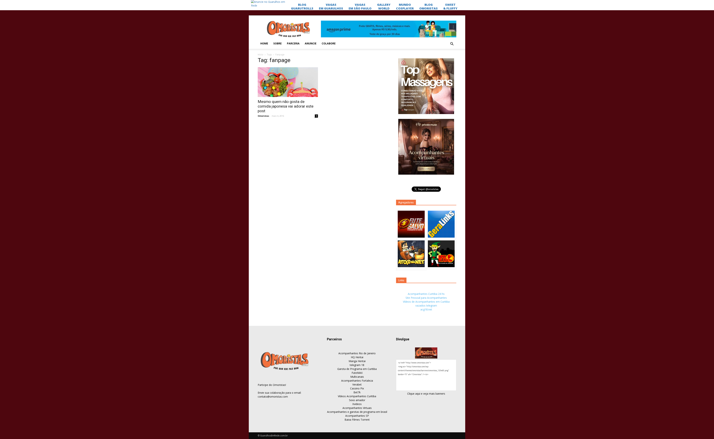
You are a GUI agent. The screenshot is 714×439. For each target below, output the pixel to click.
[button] (451, 44)
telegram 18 (357, 365)
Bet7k (357, 392)
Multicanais (357, 376)
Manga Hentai (357, 361)
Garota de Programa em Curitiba (357, 369)
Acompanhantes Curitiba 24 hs (426, 294)
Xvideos (357, 404)
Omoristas (263, 115)
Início (260, 54)
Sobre (277, 43)
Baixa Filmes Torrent (357, 419)
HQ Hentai (357, 357)
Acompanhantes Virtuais (357, 408)
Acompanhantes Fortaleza (357, 380)
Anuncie (310, 43)
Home (264, 43)
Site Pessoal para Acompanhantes (426, 297)
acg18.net (426, 309)
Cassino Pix (357, 388)
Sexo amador (357, 400)
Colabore (329, 43)
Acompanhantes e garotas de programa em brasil (357, 412)
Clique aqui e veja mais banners (426, 393)
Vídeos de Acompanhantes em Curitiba (426, 301)
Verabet (357, 384)
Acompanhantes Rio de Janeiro (357, 353)
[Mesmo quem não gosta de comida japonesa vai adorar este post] (288, 82)
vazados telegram (426, 305)
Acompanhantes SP (357, 415)
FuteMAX (357, 373)
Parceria (293, 43)
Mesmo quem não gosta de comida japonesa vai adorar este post (285, 106)
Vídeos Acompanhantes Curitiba (357, 396)
